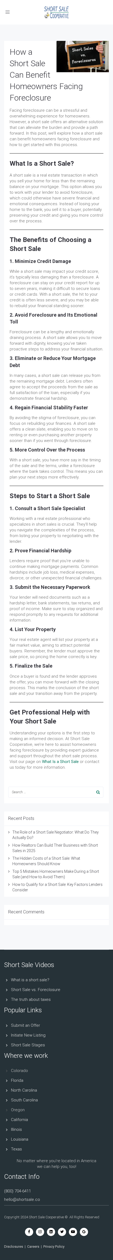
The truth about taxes (31, 999)
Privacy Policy (53, 1246)
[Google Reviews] (84, 1231)
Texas (16, 1149)
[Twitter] (62, 1231)
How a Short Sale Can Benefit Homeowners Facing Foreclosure (46, 74)
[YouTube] (73, 1231)
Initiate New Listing (28, 1035)
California (19, 1119)
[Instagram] (40, 1231)
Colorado (19, 1070)
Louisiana (19, 1139)
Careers (33, 1246)
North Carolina (24, 1090)
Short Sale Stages (28, 1045)
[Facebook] (29, 1231)
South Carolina (24, 1100)
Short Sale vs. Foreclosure (35, 989)
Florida (17, 1080)
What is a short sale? (30, 979)
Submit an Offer (25, 1025)
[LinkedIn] (51, 1231)
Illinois (16, 1129)
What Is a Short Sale (60, 761)
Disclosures (13, 1246)
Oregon (18, 1109)
